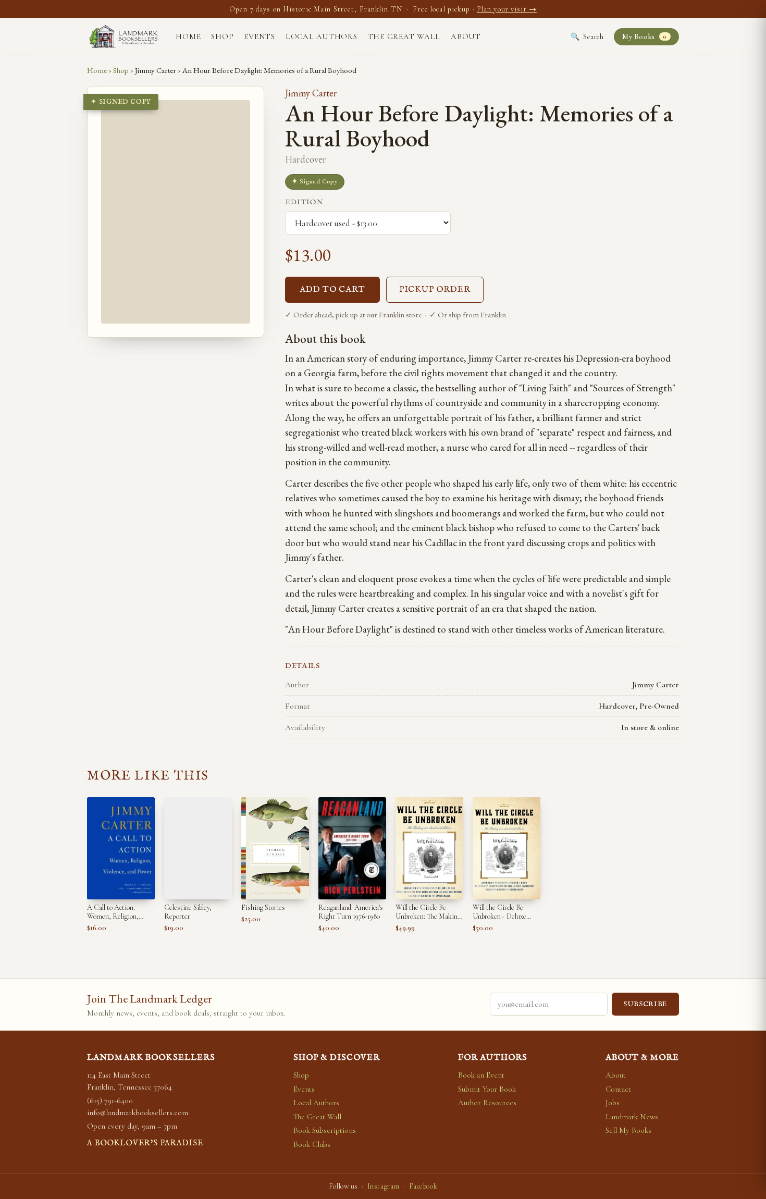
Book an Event (481, 1075)
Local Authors (321, 36)
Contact (618, 1089)
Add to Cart (332, 290)
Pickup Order (435, 290)
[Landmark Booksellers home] (123, 36)
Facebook (423, 1186)
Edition (304, 202)
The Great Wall (404, 36)
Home (188, 36)
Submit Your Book (487, 1089)
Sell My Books (628, 1130)
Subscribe (645, 1004)
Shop (222, 36)
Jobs (613, 1102)
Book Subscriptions (324, 1130)
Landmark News (632, 1116)
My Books (644, 36)
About (466, 36)
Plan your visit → (507, 9)
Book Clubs (311, 1144)
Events (259, 36)
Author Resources (487, 1102)
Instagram (383, 1186)
